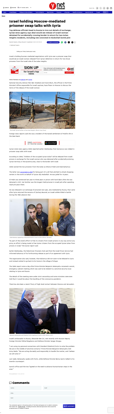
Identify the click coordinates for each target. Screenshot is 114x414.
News (3, 16)
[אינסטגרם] (107, 8)
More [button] (104, 12)
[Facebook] (65, 42)
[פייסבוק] (104, 8)
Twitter (30, 79)
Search (91, 8)
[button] (30, 7)
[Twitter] (69, 42)
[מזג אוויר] (18, 8)
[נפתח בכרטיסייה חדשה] (97, 8)
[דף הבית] (57, 9)
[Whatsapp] (62, 42)
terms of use (21, 406)
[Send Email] (72, 42)
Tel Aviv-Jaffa (24, 7)
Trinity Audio (26, 51)
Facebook (22, 79)
